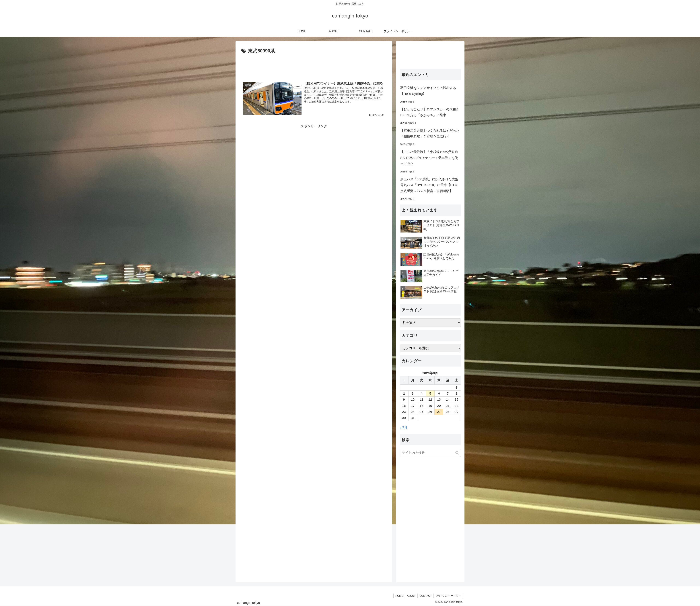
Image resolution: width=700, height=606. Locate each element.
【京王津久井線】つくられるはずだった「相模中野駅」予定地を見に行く (429, 133)
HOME (399, 595)
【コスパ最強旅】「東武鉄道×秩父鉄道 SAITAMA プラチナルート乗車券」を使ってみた (429, 158)
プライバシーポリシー (448, 595)
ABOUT (411, 595)
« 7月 (403, 427)
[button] (457, 453)
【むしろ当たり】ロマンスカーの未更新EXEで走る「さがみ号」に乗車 (429, 112)
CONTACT (425, 595)
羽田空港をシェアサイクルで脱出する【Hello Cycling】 (428, 91)
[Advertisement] (314, 65)
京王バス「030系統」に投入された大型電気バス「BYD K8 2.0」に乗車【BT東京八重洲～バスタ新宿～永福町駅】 (429, 185)
